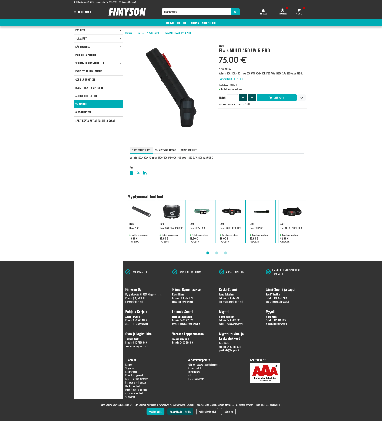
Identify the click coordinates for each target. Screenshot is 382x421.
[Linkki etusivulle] (127, 12)
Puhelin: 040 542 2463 (276, 298)
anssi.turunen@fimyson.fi (136, 324)
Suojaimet (130, 368)
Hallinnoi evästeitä (207, 411)
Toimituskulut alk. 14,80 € (231, 79)
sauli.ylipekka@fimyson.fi (277, 301)
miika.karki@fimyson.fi (276, 324)
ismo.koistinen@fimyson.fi (231, 301)
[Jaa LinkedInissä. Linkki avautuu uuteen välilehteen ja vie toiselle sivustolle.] (146, 173)
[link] (120, 30)
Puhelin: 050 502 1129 (182, 298)
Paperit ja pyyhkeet (134, 375)
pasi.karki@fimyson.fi (229, 350)
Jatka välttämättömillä (180, 411)
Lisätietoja (228, 411)
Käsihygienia (131, 372)
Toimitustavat (194, 372)
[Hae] (235, 11)
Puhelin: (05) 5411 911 (135, 298)
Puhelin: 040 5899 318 (229, 320)
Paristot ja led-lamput (135, 382)
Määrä (222, 97)
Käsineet (129, 364)
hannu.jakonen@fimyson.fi (231, 324)
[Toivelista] (301, 97)
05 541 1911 (113, 2)
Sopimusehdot (194, 368)
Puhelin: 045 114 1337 (276, 320)
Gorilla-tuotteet (132, 386)
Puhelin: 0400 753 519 (182, 320)
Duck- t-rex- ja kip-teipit (136, 389)
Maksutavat (193, 375)
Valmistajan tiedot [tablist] (165, 150)
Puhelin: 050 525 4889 (136, 320)
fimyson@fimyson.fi (129, 2)
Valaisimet (130, 397)
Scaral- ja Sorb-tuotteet (136, 379)
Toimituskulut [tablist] (189, 150)
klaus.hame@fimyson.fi (182, 301)
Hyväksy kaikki (155, 411)
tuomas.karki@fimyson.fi (136, 346)
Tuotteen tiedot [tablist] (141, 150)
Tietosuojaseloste (196, 379)
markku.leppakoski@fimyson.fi (186, 324)
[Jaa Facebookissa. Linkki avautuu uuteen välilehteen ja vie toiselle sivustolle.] (133, 173)
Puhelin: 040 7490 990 (136, 342)
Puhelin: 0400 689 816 (182, 342)
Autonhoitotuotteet (134, 393)
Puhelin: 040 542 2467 (230, 298)
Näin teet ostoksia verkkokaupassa (204, 364)
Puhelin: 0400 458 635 (230, 346)
